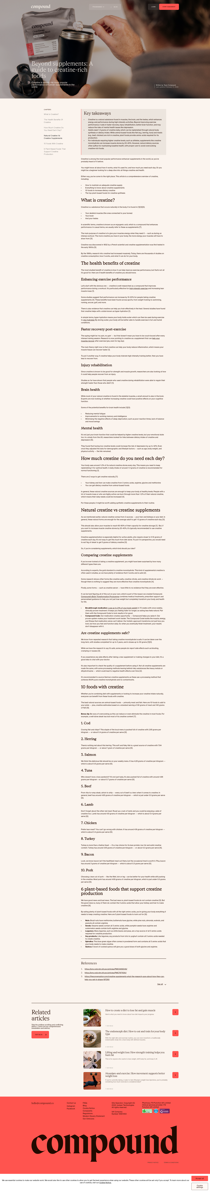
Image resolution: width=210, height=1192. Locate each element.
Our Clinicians (88, 1119)
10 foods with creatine (53, 143)
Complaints (87, 1111)
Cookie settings (199, 1186)
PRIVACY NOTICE (153, 1162)
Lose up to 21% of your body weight (122, 608)
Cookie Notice (89, 1108)
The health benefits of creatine (53, 120)
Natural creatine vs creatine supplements (53, 136)
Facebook (71, 1109)
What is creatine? (51, 114)
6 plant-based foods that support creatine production (55, 151)
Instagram (71, 1106)
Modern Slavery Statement (94, 1116)
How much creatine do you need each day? (54, 128)
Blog (85, 1105)
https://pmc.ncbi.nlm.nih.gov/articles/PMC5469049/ (106, 969)
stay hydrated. (89, 320)
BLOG (115, 7)
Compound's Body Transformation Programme (100, 596)
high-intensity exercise (138, 288)
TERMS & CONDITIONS (171, 1162)
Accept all (200, 1178)
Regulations (88, 1113)
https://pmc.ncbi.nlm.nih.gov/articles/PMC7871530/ (106, 973)
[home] (40, 6)
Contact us (71, 1103)
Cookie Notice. (105, 1182)
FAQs (85, 1103)
